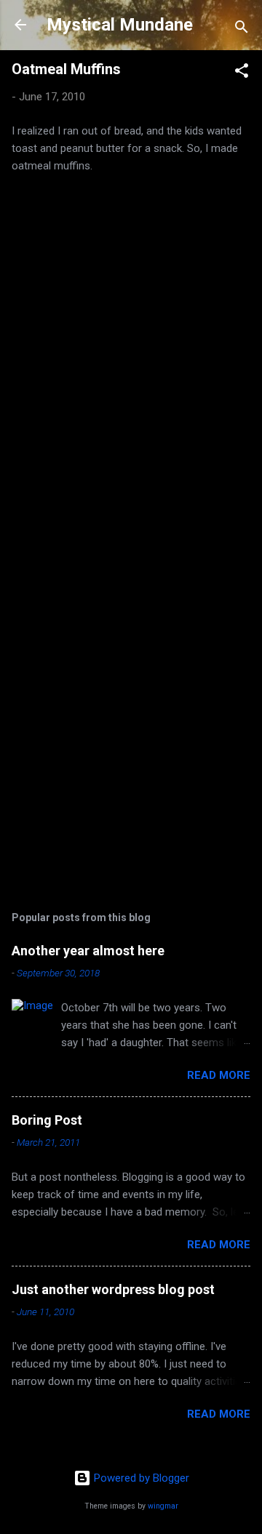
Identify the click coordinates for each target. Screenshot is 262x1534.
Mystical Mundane (120, 25)
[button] (241, 73)
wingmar (163, 1506)
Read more (218, 1075)
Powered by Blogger (140, 1478)
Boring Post (47, 1120)
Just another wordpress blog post (113, 1289)
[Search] (241, 29)
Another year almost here (88, 950)
